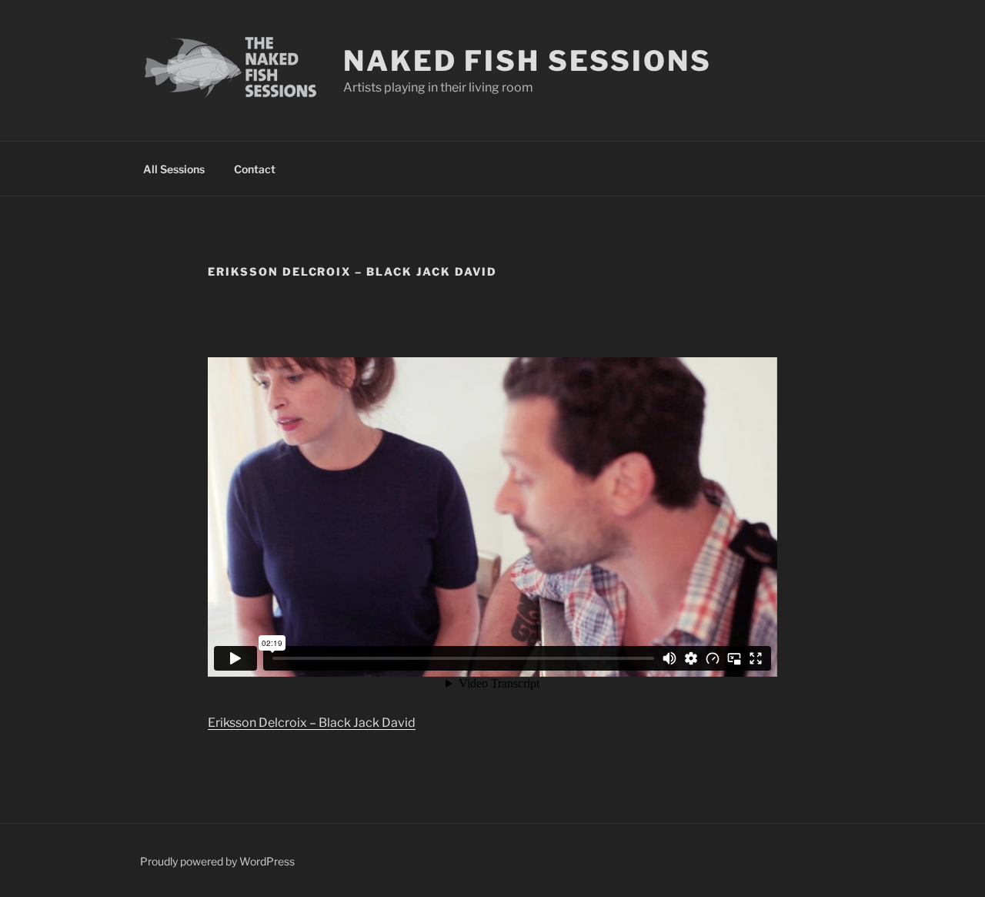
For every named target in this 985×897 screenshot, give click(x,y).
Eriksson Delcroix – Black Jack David (312, 722)
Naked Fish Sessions (527, 61)
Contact (254, 169)
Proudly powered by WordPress (217, 861)
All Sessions (174, 169)
